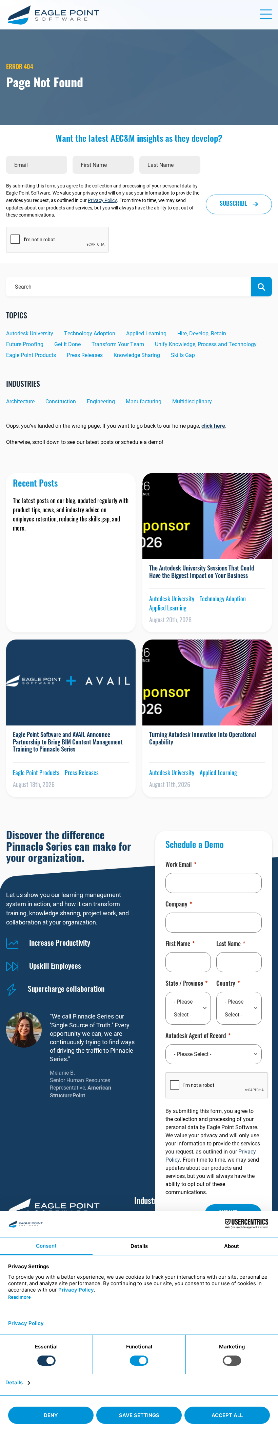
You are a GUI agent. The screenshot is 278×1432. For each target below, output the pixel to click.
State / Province (184, 984)
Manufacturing (143, 401)
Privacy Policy (102, 200)
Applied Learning (146, 333)
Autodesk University (29, 333)
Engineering (101, 401)
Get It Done (67, 344)
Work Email (178, 866)
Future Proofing (24, 344)
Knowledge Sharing (137, 354)
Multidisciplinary (192, 401)
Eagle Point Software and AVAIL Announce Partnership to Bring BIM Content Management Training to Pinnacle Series (68, 743)
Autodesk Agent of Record (195, 1037)
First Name (177, 945)
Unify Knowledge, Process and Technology (206, 344)
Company (176, 905)
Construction (60, 401)
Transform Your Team (118, 344)
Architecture (20, 401)
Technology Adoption (89, 333)
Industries (150, 1202)
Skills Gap (183, 354)
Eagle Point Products (31, 354)
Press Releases (85, 354)
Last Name (228, 945)
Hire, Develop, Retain (201, 333)
